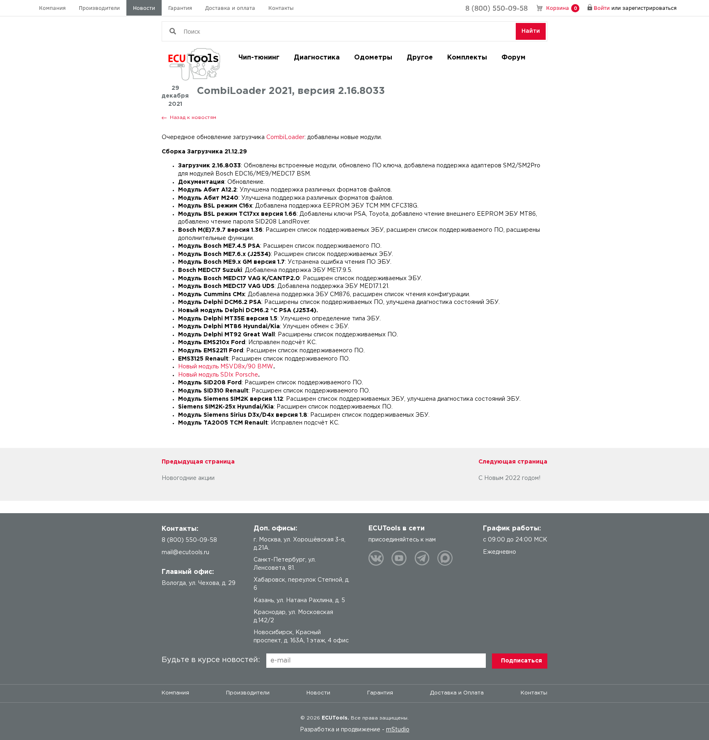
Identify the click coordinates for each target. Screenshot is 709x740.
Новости (144, 7)
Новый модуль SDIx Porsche (218, 374)
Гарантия (180, 7)
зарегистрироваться (649, 7)
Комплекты (467, 58)
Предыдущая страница (198, 461)
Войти (602, 7)
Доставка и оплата (230, 7)
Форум (513, 58)
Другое (420, 58)
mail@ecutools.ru (185, 552)
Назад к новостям (193, 117)
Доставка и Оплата (457, 693)
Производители (99, 7)
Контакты (281, 7)
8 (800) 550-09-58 (496, 8)
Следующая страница (512, 461)
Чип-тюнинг (258, 58)
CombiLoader (285, 137)
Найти (530, 31)
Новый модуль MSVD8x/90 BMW (225, 366)
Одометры (373, 58)
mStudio (397, 729)
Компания (52, 7)
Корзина (561, 7)
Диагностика (317, 58)
